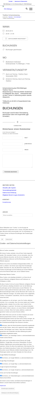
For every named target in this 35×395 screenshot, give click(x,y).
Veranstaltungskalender (9, 190)
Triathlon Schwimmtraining (11, 15)
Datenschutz (9, 239)
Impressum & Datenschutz (21, 1)
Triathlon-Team (23, 74)
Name (26, 137)
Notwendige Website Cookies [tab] (7, 274)
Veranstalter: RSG (11, 76)
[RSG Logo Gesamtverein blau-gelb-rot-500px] (14, 9)
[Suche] (25, 9)
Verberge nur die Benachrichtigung (9, 392)
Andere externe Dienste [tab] (6, 337)
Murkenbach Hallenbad (13, 62)
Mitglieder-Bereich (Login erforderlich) (13, 195)
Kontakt (10, 1)
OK (2, 239)
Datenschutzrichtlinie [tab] (5, 377)
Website (26, 149)
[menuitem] (10, 1)
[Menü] (29, 9)
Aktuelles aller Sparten (9, 188)
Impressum (3, 385)
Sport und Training (11, 74)
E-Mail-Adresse (28, 144)
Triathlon (8, 81)
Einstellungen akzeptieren (7, 388)
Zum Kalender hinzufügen (16, 38)
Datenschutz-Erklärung (9, 192)
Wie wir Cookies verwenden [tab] (7, 250)
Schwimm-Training (12, 79)
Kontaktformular (7, 202)
